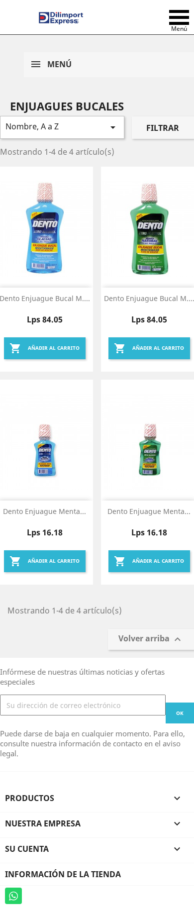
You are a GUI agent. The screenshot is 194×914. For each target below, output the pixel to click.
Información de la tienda (63, 874)
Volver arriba (151, 639)
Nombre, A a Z (62, 127)
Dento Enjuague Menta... (44, 511)
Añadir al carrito (44, 348)
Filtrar (162, 127)
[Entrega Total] (61, 17)
